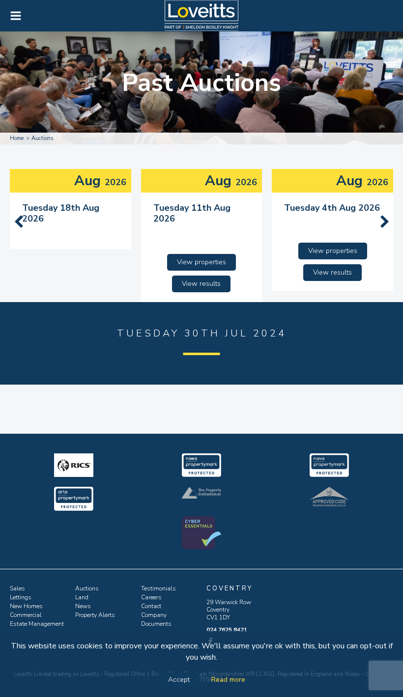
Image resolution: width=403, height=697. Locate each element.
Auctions (87, 588)
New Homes (26, 606)
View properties (201, 262)
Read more (228, 679)
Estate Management (37, 624)
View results (201, 283)
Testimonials (158, 588)
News (83, 606)
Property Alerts (95, 615)
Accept (179, 679)
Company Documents (156, 619)
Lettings (20, 597)
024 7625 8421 (226, 630)
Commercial (26, 615)
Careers (151, 597)
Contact (151, 606)
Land (81, 597)
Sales (17, 588)
